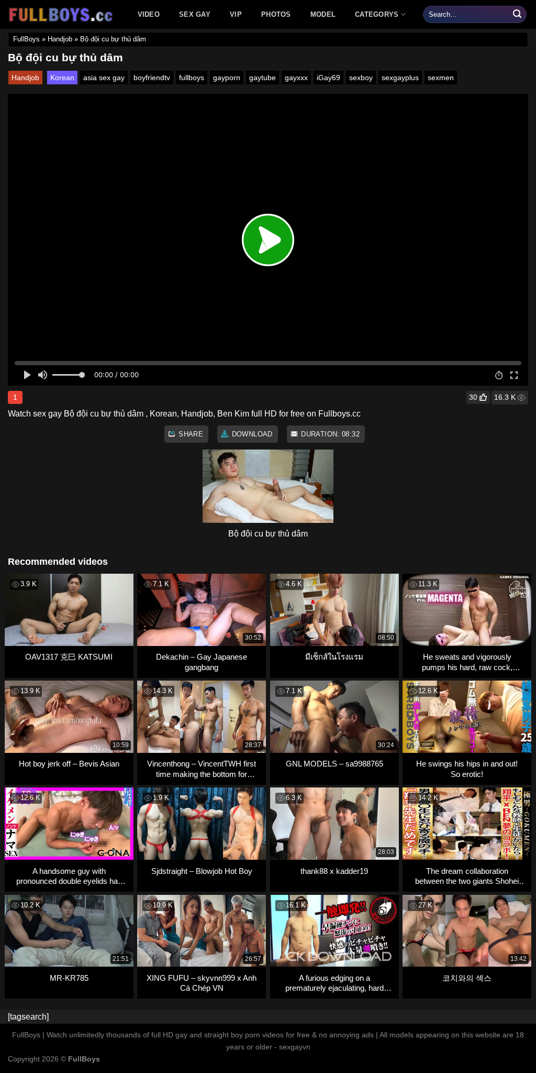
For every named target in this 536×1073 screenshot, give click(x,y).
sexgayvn (294, 1047)
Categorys (376, 14)
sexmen (441, 77)
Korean (62, 77)
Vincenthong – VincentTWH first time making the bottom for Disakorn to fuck (201, 769)
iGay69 (328, 77)
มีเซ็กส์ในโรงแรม (334, 656)
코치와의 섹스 (467, 977)
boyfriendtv (151, 77)
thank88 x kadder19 (334, 871)
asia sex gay (104, 77)
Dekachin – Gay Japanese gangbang (201, 662)
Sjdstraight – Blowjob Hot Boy (201, 871)
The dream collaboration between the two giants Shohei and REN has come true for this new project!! (467, 876)
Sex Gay (194, 14)
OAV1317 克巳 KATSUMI (69, 656)
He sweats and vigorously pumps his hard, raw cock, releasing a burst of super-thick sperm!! (467, 662)
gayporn (226, 77)
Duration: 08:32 (329, 434)
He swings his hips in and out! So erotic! (467, 769)
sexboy (361, 77)
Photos (276, 14)
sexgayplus (400, 77)
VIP (236, 14)
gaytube (262, 77)
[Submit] (517, 15)
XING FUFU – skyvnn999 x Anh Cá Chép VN (201, 983)
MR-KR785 (69, 977)
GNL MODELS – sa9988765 (334, 763)
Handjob (60, 39)
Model (323, 14)
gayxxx (296, 77)
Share (189, 434)
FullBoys (26, 39)
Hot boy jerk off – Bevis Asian (69, 763)
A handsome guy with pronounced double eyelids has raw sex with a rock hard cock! (69, 876)
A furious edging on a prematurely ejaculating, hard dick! (334, 983)
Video (149, 14)
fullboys (191, 77)
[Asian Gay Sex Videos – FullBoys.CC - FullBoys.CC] (62, 15)
